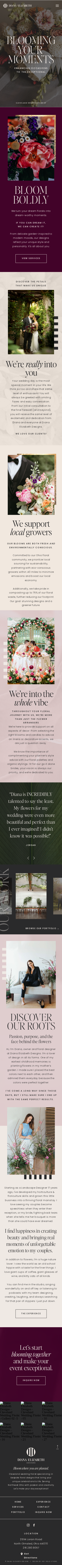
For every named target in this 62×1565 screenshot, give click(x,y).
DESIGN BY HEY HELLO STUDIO (44, 1561)
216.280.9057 (31, 1547)
